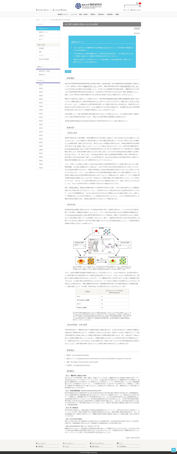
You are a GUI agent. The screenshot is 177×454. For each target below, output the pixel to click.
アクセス (128, 10)
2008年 (41, 150)
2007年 (41, 153)
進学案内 (41, 10)
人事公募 (58, 10)
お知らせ (41, 35)
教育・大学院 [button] (83, 14)
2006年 (41, 157)
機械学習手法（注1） (90, 86)
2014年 (41, 128)
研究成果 (41, 48)
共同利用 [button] (109, 14)
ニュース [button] (73, 14)
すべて (41, 39)
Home (37, 19)
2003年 (41, 168)
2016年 (41, 121)
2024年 (41, 92)
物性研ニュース (43, 32)
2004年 (41, 164)
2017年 (41, 117)
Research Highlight (44, 59)
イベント (41, 55)
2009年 (41, 146)
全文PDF (68, 71)
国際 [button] (117, 14)
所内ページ (48, 10)
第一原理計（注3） (80, 146)
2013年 (41, 131)
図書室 (65, 10)
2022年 (41, 99)
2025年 (41, 88)
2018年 (41, 113)
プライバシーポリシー (97, 443)
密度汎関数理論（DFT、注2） (130, 86)
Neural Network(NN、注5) (78, 215)
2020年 (41, 106)
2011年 (41, 139)
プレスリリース (43, 28)
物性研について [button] (62, 14)
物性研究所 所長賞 (44, 71)
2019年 (41, 110)
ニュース (45, 19)
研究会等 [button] (100, 14)
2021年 (41, 103)
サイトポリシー (68, 443)
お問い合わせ (137, 10)
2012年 (41, 135)
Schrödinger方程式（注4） (76, 149)
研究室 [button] (92, 14)
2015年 (41, 124)
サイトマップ (41, 443)
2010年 (41, 142)
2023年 (41, 95)
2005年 (41, 160)
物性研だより (42, 74)
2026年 (41, 84)
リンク (120, 443)
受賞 (40, 52)
